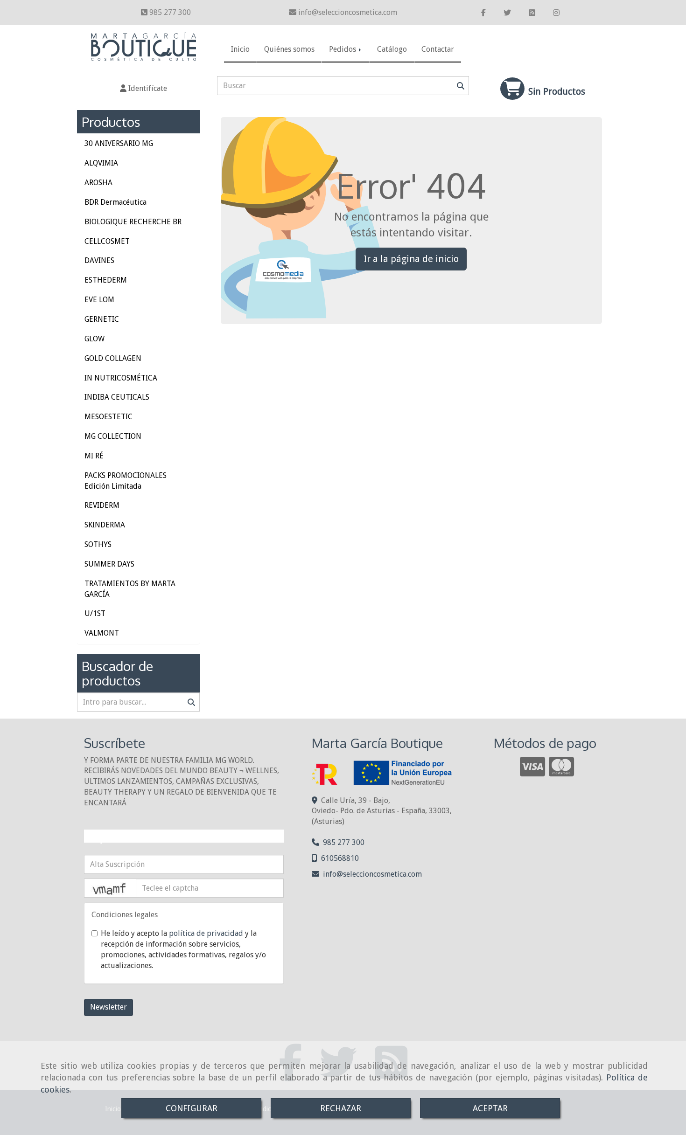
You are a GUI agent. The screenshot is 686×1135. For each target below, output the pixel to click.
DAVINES (99, 260)
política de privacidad (206, 933)
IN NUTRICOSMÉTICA (120, 378)
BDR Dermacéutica (115, 202)
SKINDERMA (104, 524)
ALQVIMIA (101, 163)
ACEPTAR (490, 1108)
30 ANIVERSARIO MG (118, 143)
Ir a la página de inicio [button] (411, 258)
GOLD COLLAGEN (112, 358)
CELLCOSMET (107, 241)
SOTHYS (98, 544)
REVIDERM (101, 505)
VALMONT (101, 633)
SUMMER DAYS (109, 564)
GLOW (94, 338)
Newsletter (108, 1007)
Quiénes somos (289, 49)
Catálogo (392, 49)
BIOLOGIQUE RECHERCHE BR (133, 221)
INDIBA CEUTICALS (116, 397)
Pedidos (343, 49)
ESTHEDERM (105, 280)
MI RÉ (94, 455)
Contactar (437, 49)
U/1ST (94, 613)
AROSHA (98, 182)
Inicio (240, 49)
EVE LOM (99, 299)
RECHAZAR (340, 1108)
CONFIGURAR (191, 1108)
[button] (143, 88)
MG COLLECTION (112, 436)
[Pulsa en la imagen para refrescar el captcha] (110, 888)
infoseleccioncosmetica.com (347, 12)
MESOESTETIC (108, 416)
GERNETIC (101, 319)
